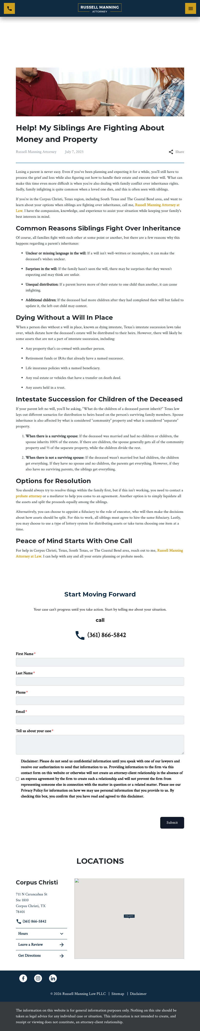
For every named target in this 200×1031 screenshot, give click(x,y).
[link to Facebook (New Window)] (23, 978)
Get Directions (29, 955)
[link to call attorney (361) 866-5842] (9, 8)
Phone (21, 692)
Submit (172, 822)
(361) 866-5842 (34, 921)
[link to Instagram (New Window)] (38, 978)
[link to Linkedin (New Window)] (53, 978)
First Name (24, 653)
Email (20, 711)
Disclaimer (138, 993)
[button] (129, 916)
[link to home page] (100, 8)
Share (179, 151)
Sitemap (117, 993)
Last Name (24, 673)
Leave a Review (30, 944)
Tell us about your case (33, 731)
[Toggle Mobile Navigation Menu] (190, 8)
